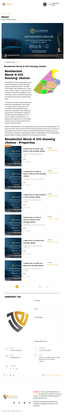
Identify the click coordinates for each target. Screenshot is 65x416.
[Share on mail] (10, 375)
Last (47, 286)
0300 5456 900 (55, 4)
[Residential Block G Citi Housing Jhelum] (32, 41)
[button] (45, 4)
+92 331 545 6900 (45, 350)
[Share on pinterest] (13, 375)
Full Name (37, 300)
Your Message (38, 317)
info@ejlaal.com (15, 357)
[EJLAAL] (7, 4)
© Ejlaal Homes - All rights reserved (11, 411)
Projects (18, 62)
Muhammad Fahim (14, 55)
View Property (13, 162)
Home (3, 13)
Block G (47, 375)
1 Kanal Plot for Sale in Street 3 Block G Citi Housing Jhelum (34, 174)
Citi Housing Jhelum (55, 375)
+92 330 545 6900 (16, 350)
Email (36, 309)
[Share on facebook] (4, 375)
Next (40, 286)
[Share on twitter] (7, 375)
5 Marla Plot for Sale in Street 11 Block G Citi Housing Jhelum (32, 220)
